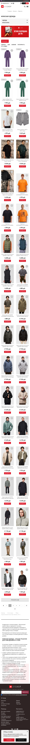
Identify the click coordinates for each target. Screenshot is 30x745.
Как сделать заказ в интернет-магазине (6, 717)
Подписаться (25, 692)
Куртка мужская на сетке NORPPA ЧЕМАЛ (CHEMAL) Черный (7, 528)
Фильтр (5, 41)
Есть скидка (4, 46)
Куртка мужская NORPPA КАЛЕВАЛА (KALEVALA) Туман (7, 467)
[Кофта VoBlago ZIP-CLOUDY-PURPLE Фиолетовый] (22, 58)
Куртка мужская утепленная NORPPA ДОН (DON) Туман (22, 407)
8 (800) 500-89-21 (5, 3)
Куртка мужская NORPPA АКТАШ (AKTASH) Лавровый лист (7, 498)
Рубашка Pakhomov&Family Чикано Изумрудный (22, 160)
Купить (7, 75)
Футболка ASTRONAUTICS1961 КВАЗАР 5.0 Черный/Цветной (7, 224)
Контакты (3, 714)
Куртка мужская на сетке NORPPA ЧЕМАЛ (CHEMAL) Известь (22, 528)
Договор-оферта (5, 722)
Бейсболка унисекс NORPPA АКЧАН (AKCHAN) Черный (8, 589)
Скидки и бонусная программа (5, 724)
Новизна (3, 44)
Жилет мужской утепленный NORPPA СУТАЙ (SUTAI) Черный (7, 285)
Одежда (3, 613)
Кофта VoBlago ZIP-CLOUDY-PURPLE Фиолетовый (22, 69)
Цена (9, 44)
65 (26, 605)
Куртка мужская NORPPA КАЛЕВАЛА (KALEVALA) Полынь (22, 467)
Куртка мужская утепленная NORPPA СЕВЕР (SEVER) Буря (7, 376)
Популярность (21, 44)
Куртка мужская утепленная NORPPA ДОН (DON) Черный (7, 407)
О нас (2, 702)
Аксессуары (10, 613)
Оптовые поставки (5, 703)
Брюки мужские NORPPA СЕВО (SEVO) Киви (7, 558)
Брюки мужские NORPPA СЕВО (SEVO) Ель (22, 558)
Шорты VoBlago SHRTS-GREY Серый (22, 130)
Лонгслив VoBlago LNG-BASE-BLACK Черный (22, 589)
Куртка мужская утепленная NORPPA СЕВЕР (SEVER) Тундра (7, 346)
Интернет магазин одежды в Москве (11, 669)
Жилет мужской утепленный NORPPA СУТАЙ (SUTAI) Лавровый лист (7, 255)
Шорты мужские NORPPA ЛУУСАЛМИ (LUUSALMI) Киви (7, 316)
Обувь (17, 613)
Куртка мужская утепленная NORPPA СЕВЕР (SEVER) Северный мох (22, 376)
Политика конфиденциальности (6, 720)
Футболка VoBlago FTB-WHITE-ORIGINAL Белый (7, 130)
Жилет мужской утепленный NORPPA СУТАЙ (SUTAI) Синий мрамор (22, 255)
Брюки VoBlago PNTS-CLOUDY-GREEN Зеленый (7, 100)
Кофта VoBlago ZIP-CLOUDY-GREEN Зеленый (22, 100)
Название (13, 44)
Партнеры (18, 703)
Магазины (3, 700)
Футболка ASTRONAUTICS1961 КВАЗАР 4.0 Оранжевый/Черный (22, 224)
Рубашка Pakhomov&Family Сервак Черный (7, 160)
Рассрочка (3, 705)
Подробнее (21, 740)
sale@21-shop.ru (20, 717)
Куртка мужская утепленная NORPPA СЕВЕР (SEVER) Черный (22, 346)
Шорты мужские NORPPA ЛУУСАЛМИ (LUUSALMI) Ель (22, 285)
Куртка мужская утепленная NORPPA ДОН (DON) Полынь (7, 437)
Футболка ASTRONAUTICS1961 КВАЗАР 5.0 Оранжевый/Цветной (22, 194)
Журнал (18, 700)
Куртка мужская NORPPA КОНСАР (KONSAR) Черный (22, 437)
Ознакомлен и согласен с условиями (15, 694)
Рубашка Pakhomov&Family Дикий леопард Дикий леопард (7, 194)
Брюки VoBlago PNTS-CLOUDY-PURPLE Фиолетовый (7, 69)
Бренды (18, 702)
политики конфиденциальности (21, 694)
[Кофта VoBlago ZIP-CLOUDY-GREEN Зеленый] (22, 88)
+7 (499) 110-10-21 (20, 714)
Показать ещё (15, 599)
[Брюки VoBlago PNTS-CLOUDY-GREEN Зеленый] (7, 88)
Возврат (3, 713)
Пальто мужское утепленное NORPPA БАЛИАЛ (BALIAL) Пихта (22, 316)
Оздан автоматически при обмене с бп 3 (10, 614)
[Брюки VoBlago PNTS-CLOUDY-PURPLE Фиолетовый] (7, 58)
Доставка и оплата (5, 711)
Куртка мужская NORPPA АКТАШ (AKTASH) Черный (22, 498)
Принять (8, 740)
